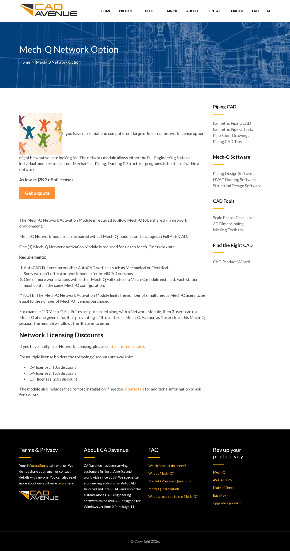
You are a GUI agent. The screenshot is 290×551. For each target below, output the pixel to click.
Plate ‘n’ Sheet (223, 488)
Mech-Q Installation (163, 489)
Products (128, 11)
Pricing (237, 11)
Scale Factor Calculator (233, 217)
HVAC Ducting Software (234, 179)
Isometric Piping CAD (232, 123)
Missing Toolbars (228, 229)
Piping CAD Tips (227, 141)
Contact (214, 11)
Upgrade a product (227, 503)
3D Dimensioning (228, 223)
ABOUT (192, 11)
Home (106, 11)
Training (170, 11)
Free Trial (261, 11)
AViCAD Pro (222, 480)
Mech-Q (219, 472)
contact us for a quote (124, 346)
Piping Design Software (234, 173)
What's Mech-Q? (161, 473)
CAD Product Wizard (231, 261)
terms (62, 483)
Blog (149, 11)
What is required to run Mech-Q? (173, 496)
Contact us (134, 388)
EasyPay (219, 495)
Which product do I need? (167, 466)
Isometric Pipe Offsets (233, 129)
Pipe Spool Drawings (231, 135)
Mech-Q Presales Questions (169, 481)
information (36, 465)
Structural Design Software (237, 185)
